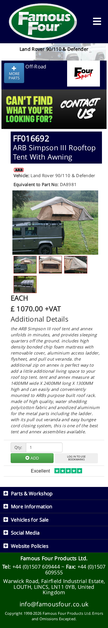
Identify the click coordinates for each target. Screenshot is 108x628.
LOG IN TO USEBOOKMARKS (76, 458)
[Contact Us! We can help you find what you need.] (54, 95)
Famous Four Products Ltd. (54, 558)
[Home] (43, 21)
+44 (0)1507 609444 (36, 566)
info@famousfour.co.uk (54, 604)
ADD (34, 458)
